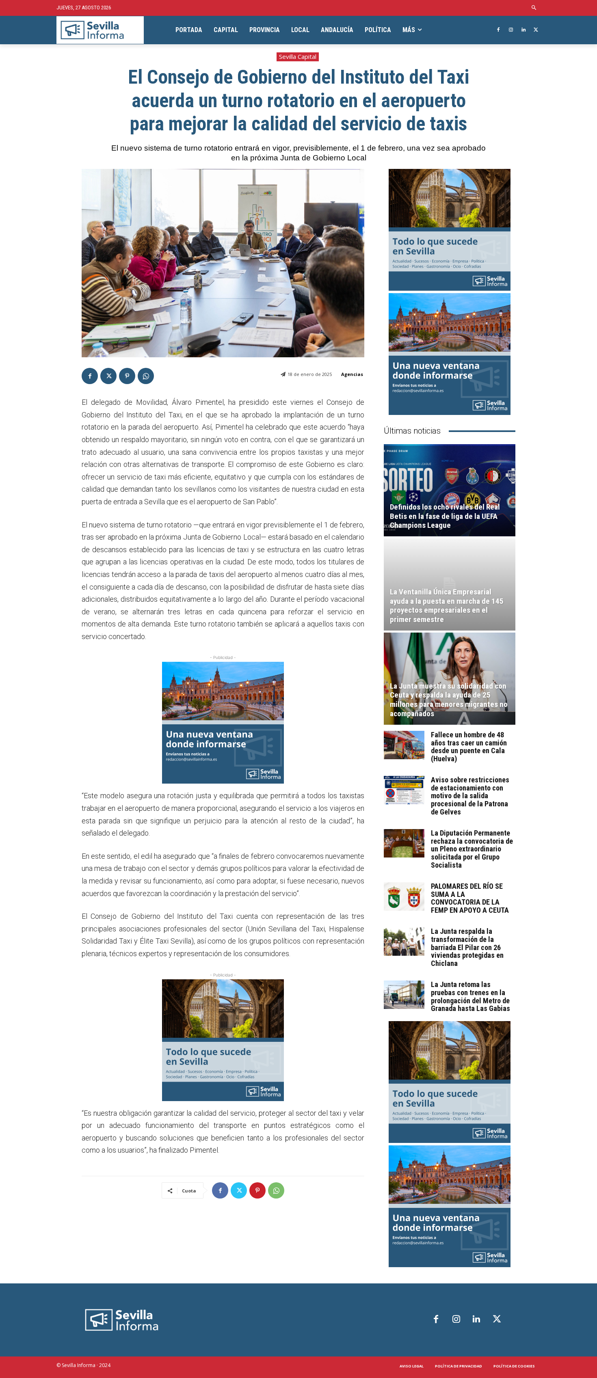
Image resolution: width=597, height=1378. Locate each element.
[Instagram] (511, 30)
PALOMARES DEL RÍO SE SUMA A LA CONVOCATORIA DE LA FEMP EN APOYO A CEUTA (470, 898)
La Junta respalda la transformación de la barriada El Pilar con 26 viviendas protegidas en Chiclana (467, 947)
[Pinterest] (127, 376)
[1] (223, 723)
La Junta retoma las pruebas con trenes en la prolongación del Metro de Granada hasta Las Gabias (470, 996)
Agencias (352, 374)
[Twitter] (536, 30)
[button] (534, 8)
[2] (223, 1040)
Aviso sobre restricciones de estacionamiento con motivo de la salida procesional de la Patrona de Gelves (470, 795)
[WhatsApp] (146, 376)
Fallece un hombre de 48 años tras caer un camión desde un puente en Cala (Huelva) (469, 746)
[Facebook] (498, 30)
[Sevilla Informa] (100, 30)
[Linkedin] (523, 30)
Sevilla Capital (297, 56)
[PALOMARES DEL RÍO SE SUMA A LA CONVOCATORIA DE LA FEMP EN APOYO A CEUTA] (404, 896)
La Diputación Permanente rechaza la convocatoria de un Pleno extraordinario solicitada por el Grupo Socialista (472, 849)
